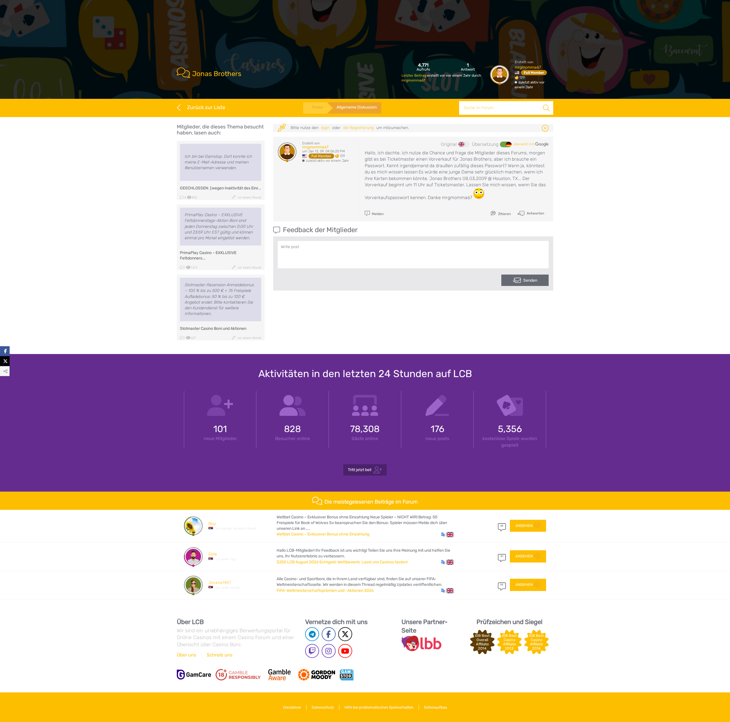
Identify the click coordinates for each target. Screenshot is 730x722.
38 (501, 525)
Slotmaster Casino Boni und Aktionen (213, 328)
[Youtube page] (345, 651)
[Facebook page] (329, 634)
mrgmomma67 (413, 80)
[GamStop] (346, 674)
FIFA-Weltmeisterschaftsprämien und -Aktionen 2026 (325, 590)
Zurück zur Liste (206, 107)
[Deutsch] (505, 144)
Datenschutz (323, 707)
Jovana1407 (219, 582)
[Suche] (546, 108)
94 (501, 584)
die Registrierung (358, 127)
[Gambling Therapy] (316, 674)
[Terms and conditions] (238, 674)
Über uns (186, 655)
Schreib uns (219, 655)
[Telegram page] (312, 634)
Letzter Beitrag (414, 75)
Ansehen (524, 525)
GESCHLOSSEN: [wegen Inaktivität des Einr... (220, 188)
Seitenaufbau (435, 707)
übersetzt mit (524, 144)
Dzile (212, 554)
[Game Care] (194, 675)
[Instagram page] (329, 651)
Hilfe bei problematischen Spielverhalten (378, 707)
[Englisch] (464, 144)
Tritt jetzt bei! (359, 469)
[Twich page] (312, 651)
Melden (377, 214)
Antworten (535, 213)
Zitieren (504, 214)
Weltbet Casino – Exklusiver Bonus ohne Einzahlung (323, 534)
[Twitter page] (345, 634)
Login (325, 127)
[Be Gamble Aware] (279, 674)
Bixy (212, 523)
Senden (530, 280)
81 (501, 556)
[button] (447, 534)
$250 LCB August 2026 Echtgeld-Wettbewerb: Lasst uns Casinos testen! (342, 562)
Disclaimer (292, 707)
